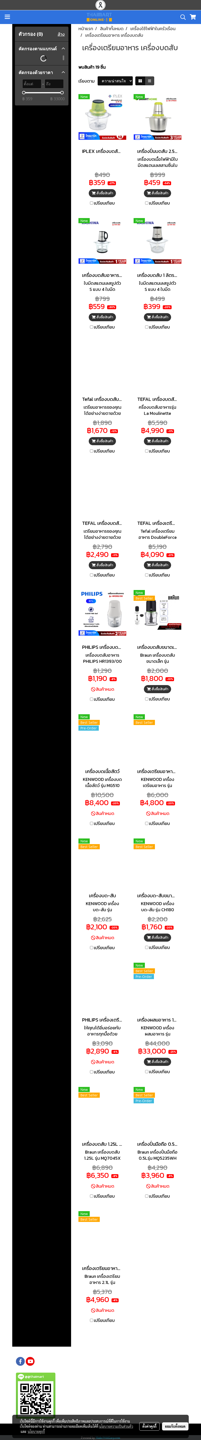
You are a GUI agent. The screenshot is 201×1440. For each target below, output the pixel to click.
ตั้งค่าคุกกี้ (149, 1426)
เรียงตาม (88, 81)
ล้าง (61, 34)
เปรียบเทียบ (104, 203)
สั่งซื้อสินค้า (104, 193)
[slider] (23, 92)
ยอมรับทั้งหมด (175, 1426)
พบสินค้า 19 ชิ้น (92, 67)
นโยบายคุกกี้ (36, 1431)
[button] (181, 17)
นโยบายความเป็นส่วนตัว (116, 1426)
